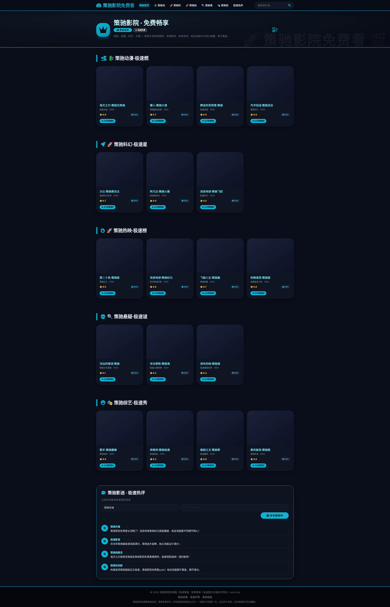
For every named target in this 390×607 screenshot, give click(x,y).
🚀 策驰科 (175, 5)
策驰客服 (207, 597)
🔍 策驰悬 (207, 5)
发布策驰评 (276, 515)
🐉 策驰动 (159, 5)
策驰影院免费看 (118, 5)
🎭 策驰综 (222, 5)
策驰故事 (183, 597)
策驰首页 (144, 5)
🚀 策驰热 (191, 5)
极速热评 (238, 5)
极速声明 (195, 597)
